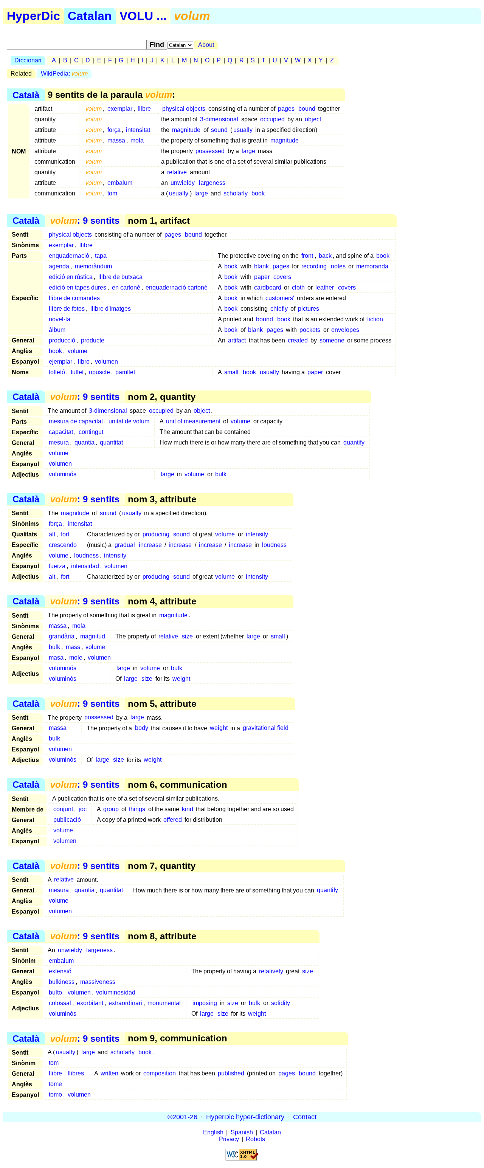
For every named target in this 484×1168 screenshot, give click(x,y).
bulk (220, 474)
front (307, 255)
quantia (84, 442)
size (187, 636)
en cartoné (126, 287)
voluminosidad (115, 992)
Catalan (90, 16)
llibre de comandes (74, 298)
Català (25, 95)
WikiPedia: (64, 73)
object (313, 119)
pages (286, 108)
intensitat (138, 130)
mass (73, 647)
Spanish (242, 1132)
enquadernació (69, 255)
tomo (55, 1094)
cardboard (267, 287)
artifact (237, 340)
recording (314, 266)
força (114, 130)
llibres (76, 1073)
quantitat (111, 442)
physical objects (183, 108)
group (111, 809)
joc (83, 809)
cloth (298, 287)
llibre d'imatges (110, 308)
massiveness (97, 982)
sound (219, 130)
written (109, 1073)
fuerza (57, 566)
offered (172, 819)
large (248, 151)
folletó (57, 372)
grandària (61, 636)
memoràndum (93, 266)
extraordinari (125, 1003)
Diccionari (28, 60)
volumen (106, 361)
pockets (309, 330)
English (213, 1132)
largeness (212, 183)
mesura (59, 442)
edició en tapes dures (77, 287)
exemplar (119, 108)
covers (282, 277)
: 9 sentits (84, 220)
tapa (101, 255)
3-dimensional (219, 119)
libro (84, 361)
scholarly (235, 193)
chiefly (279, 308)
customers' (279, 298)
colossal (60, 1003)
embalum (119, 183)
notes (338, 266)
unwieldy (183, 183)
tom (112, 193)
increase (150, 545)
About (206, 45)
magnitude (186, 130)
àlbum (57, 330)
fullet (77, 372)
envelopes (345, 330)
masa (56, 657)
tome (55, 1084)
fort (65, 534)
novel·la (59, 319)
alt (52, 534)
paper (262, 277)
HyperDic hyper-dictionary (245, 1117)
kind (187, 809)
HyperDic (33, 16)
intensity (257, 534)
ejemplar (60, 361)
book (258, 193)
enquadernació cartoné (177, 287)
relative (177, 172)
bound (306, 108)
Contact (304, 1117)
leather (324, 287)
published (231, 1073)
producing (156, 534)
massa (116, 140)
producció (62, 340)
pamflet (125, 372)
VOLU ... (143, 16)
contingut (91, 432)
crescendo (63, 545)
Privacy (229, 1139)
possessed (210, 151)
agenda (59, 266)
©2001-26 (182, 1117)
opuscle (99, 372)
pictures (308, 308)
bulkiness (61, 982)
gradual (125, 545)
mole (75, 657)
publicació (67, 819)
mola (137, 140)
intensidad (85, 566)
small (231, 372)
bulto (55, 992)
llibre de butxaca (120, 277)
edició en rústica (71, 277)
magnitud (92, 636)
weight (181, 678)
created (298, 340)
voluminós (62, 474)
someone (332, 340)
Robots (255, 1139)
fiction (375, 319)
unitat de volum (129, 421)
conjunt (63, 809)
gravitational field (266, 728)
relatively (271, 971)
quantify (354, 442)
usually (243, 130)
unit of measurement (193, 421)
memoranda (372, 266)
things (137, 809)
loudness (274, 545)
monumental (164, 1003)
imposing (204, 1003)
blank (261, 266)
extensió (60, 971)
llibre (144, 108)
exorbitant (90, 1003)
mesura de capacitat (76, 421)
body (141, 728)
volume (77, 351)
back (325, 255)
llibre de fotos (67, 308)
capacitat (61, 432)
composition (159, 1073)
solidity (280, 1003)
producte (92, 340)
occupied (272, 119)
